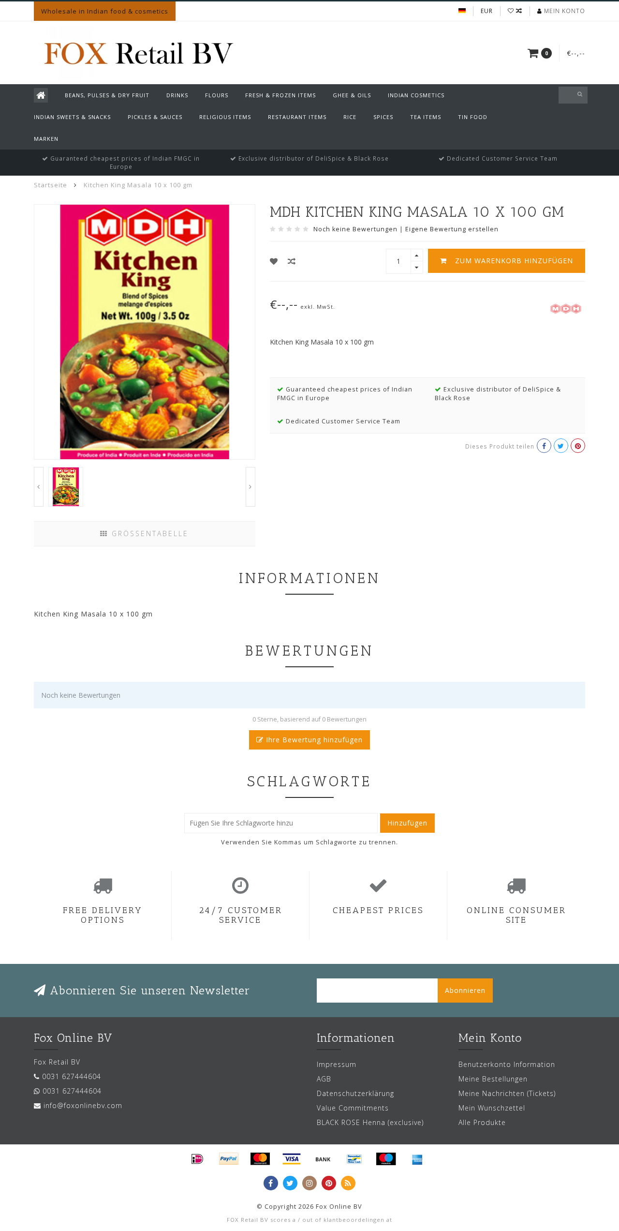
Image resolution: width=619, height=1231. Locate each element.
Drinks (177, 95)
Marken (46, 138)
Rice (349, 116)
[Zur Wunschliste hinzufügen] (274, 261)
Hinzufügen (407, 822)
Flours (216, 95)
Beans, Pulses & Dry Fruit (107, 95)
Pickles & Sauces (155, 116)
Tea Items (425, 116)
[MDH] (565, 307)
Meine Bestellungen (493, 1078)
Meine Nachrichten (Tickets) (507, 1093)
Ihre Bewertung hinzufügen (313, 739)
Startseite (50, 184)
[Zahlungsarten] (197, 1159)
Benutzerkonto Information (506, 1064)
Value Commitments (353, 1107)
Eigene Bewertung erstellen (452, 229)
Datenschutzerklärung (355, 1093)
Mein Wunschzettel (491, 1107)
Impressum (336, 1064)
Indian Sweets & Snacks (72, 116)
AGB (324, 1078)
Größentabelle (148, 533)
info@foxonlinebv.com (83, 1105)
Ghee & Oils (352, 95)
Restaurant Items (297, 116)
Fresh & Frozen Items (280, 95)
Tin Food (472, 116)
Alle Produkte (482, 1122)
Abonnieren (465, 990)
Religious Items (225, 116)
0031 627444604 (71, 1076)
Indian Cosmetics (416, 95)
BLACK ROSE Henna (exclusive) (370, 1122)
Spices (383, 116)
